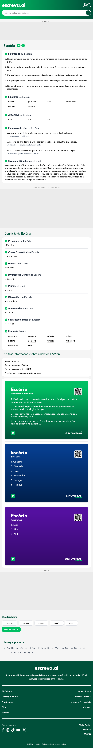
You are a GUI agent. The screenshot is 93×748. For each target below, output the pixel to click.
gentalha (32, 101)
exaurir (57, 623)
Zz (33, 652)
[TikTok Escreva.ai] (12, 729)
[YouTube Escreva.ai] (18, 729)
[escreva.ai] (13, 5)
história (11, 340)
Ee (25, 647)
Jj (45, 647)
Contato (87, 707)
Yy (29, 652)
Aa (8, 647)
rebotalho (71, 101)
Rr (80, 647)
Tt (6, 652)
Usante (87, 733)
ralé (49, 101)
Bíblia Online (85, 725)
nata (49, 119)
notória (50, 340)
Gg (33, 647)
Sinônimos (7, 691)
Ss (84, 647)
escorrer (9, 623)
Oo (66, 647)
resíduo (31, 106)
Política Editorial (83, 696)
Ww (20, 652)
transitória (13, 345)
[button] (85, 5)
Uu (10, 652)
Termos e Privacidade (80, 701)
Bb (12, 647)
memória (32, 340)
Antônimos (7, 701)
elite (10, 119)
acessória (12, 335)
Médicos (87, 729)
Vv (14, 652)
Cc (17, 647)
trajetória (70, 340)
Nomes (5, 712)
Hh (38, 647)
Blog (4, 707)
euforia (50, 335)
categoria (32, 335)
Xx (25, 652)
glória (69, 335)
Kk (48, 647)
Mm (57, 647)
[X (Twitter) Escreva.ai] (24, 729)
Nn (62, 647)
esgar (71, 623)
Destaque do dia (10, 696)
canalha (12, 101)
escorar (26, 623)
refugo (11, 106)
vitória (31, 345)
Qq (75, 647)
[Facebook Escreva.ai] (3, 729)
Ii (42, 647)
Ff (30, 647)
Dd (21, 647)
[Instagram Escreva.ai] (7, 729)
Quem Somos (84, 691)
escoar (41, 623)
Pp (71, 647)
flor (29, 119)
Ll (52, 647)
